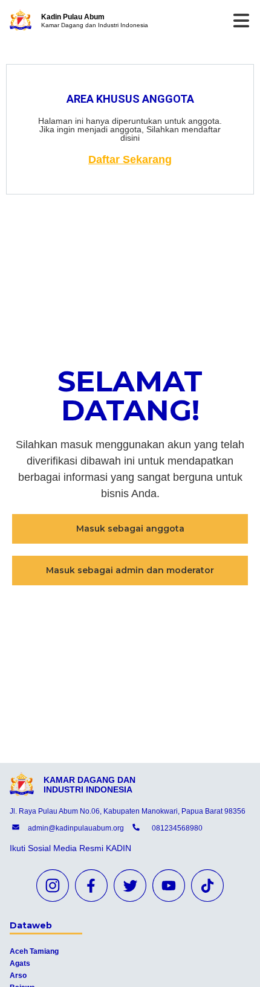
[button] (130, 529)
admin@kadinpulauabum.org (76, 828)
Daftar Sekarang (130, 159)
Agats (20, 963)
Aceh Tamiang (34, 951)
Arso (18, 975)
